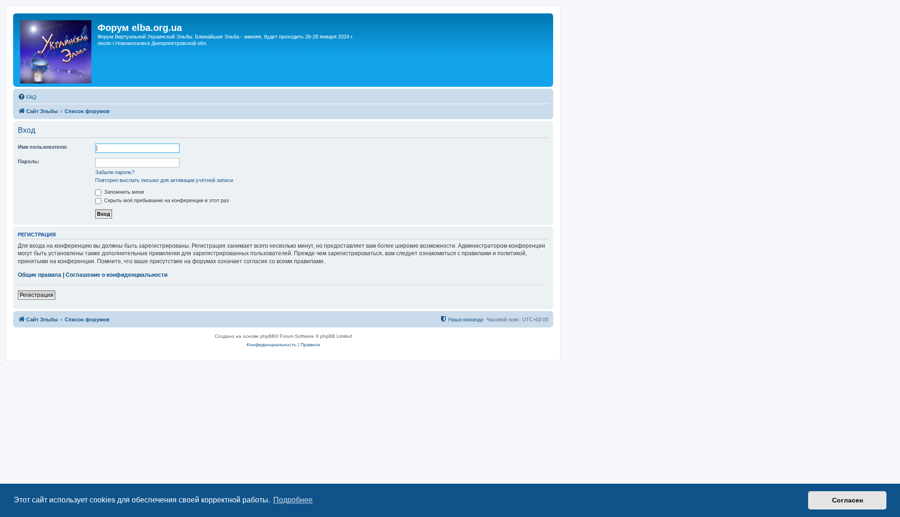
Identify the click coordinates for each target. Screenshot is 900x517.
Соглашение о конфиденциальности (116, 275)
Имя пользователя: (43, 147)
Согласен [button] (847, 500)
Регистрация (36, 295)
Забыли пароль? (115, 172)
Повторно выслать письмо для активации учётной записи (164, 180)
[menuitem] (27, 97)
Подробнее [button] (293, 500)
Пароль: (28, 161)
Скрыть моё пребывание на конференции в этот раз (166, 200)
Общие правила (39, 275)
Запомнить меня (123, 192)
